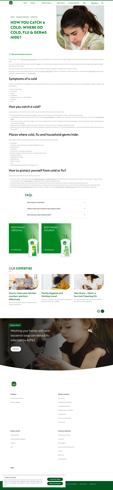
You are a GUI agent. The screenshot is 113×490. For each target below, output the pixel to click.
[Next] (102, 311)
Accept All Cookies (55, 479)
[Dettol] (11, 3)
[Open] (102, 3)
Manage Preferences (55, 483)
